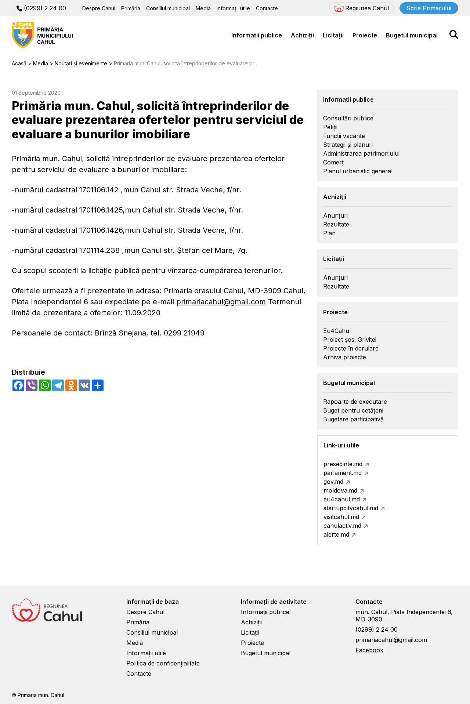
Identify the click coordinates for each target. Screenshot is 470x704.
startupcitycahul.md (350, 508)
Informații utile (233, 8)
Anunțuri (335, 215)
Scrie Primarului (428, 8)
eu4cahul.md (341, 499)
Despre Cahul (98, 8)
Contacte (267, 8)
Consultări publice (348, 118)
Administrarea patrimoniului (361, 153)
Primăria (130, 8)
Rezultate (336, 224)
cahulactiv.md (342, 525)
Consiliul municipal (168, 8)
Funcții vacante (344, 135)
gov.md (333, 481)
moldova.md (340, 490)
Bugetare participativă (353, 419)
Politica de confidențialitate (163, 663)
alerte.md (336, 534)
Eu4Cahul (337, 330)
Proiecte (364, 35)
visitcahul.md (341, 516)
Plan (329, 233)
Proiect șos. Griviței (349, 339)
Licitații (333, 35)
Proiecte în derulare (351, 348)
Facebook (369, 650)
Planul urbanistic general (358, 171)
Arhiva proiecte (344, 357)
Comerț (333, 162)
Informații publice (256, 35)
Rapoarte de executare (355, 401)
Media (203, 8)
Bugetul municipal (412, 35)
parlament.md (342, 472)
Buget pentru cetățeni (353, 410)
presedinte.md (342, 464)
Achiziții (302, 35)
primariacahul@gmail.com (221, 301)
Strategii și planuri (348, 144)
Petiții (330, 127)
